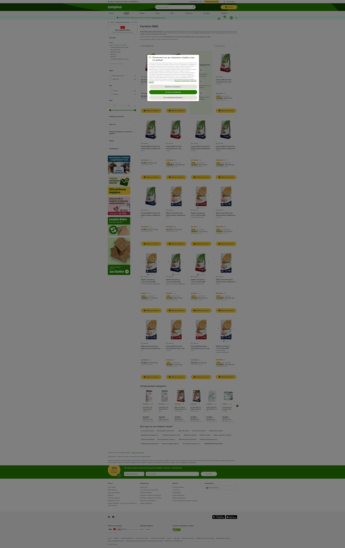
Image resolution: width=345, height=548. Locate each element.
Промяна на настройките (173, 87)
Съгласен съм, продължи (173, 92)
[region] (173, 78)
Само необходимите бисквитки (173, 97)
